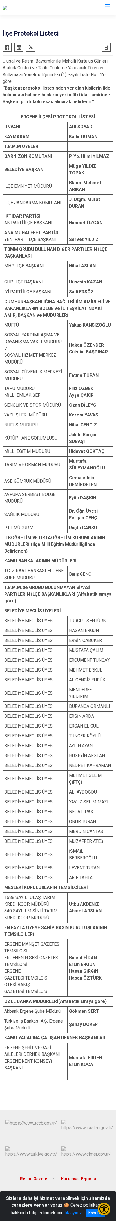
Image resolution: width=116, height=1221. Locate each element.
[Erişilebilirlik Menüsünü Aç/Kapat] (104, 1209)
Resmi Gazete (33, 1178)
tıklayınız (73, 1212)
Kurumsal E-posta (78, 1178)
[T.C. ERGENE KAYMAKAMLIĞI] (31, 7)
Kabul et (95, 1213)
